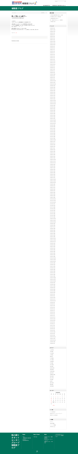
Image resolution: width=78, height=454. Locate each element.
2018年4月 (52, 192)
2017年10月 (52, 202)
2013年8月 (52, 284)
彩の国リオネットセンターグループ (56, 413)
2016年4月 (52, 231)
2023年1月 (52, 98)
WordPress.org (52, 426)
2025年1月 (52, 59)
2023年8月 (52, 87)
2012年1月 (52, 315)
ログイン (51, 421)
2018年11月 (52, 180)
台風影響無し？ (43, 12)
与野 (51, 351)
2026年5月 (52, 33)
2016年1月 (52, 236)
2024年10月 (52, 64)
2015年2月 (52, 254)
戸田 (51, 363)
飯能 (51, 384)
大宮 (51, 358)
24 (51, 402)
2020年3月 (52, 154)
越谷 (51, 382)
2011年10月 (52, 320)
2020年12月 (52, 139)
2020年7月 (52, 148)
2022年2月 (52, 116)
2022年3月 (52, 115)
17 (51, 400)
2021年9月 (52, 125)
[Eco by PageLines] (37, 451)
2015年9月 (52, 243)
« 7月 (53, 405)
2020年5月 (52, 151)
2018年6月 (52, 189)
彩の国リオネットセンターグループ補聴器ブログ (15, 441)
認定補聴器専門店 (26, 440)
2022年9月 (52, 105)
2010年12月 (52, 336)
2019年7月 (52, 167)
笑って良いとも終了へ (19, 16)
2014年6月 (52, 267)
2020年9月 (52, 144)
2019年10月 (52, 162)
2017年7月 (52, 207)
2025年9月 (52, 46)
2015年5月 (52, 249)
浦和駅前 (51, 374)
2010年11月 (52, 338)
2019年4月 (52, 172)
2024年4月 (52, 74)
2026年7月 (52, 29)
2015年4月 (52, 251)
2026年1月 (52, 39)
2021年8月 (52, 126)
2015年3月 (52, 253)
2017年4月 (52, 212)
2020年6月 (52, 149)
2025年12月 (52, 41)
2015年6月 (52, 248)
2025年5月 (52, 52)
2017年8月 (52, 205)
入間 (51, 354)
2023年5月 (52, 92)
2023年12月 (52, 80)
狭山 (51, 377)
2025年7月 (52, 49)
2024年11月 (52, 62)
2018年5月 (52, 190)
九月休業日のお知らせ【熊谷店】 (55, 16)
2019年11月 (52, 161)
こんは (16, 32)
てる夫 (15, 12)
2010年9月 (52, 341)
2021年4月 (52, 133)
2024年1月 (52, 79)
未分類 (51, 371)
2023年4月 (52, 93)
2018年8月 (52, 185)
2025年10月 (52, 44)
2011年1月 (52, 335)
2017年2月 (52, 215)
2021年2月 (52, 136)
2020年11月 (52, 141)
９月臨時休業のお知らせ (54, 18)
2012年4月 (52, 310)
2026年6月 (52, 31)
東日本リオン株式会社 (54, 415)
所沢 (51, 364)
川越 (51, 361)
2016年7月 (52, 226)
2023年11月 (52, 82)
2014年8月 (52, 264)
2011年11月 (52, 318)
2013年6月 (52, 287)
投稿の (52, 423)
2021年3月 (52, 134)
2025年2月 (52, 57)
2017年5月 (52, 210)
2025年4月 (52, 54)
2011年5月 (52, 328)
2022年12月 (52, 100)
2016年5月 (52, 230)
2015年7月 (52, 246)
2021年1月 (52, 138)
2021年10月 (52, 123)
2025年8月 (52, 47)
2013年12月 (52, 277)
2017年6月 (52, 208)
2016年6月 (52, 228)
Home (24, 436)
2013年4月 (52, 290)
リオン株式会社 (52, 411)
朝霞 (51, 369)
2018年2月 (52, 195)
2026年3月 (52, 36)
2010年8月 (52, 343)
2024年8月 (52, 67)
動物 (51, 356)
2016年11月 (52, 220)
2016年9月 (52, 223)
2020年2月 (52, 156)
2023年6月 (52, 90)
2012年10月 (52, 300)
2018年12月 (52, 179)
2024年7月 (52, 69)
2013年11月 (52, 279)
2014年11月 (52, 259)
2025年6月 (52, 51)
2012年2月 (52, 313)
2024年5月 (52, 72)
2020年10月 (52, 143)
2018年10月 (52, 182)
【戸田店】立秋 (52, 21)
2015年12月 (52, 238)
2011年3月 (52, 331)
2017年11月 (52, 200)
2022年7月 (52, 108)
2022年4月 (52, 113)
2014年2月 (52, 274)
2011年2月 (52, 333)
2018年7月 (52, 187)
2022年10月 (52, 103)
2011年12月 (52, 317)
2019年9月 (52, 164)
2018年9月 (52, 184)
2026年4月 (52, 34)
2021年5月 (52, 131)
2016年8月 (52, 225)
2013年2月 (52, 294)
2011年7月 (52, 325)
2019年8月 (52, 166)
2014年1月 (52, 276)
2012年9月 (52, 302)
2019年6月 (52, 169)
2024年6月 (52, 70)
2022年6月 (52, 110)
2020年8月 (52, 146)
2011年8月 (52, 323)
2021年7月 (52, 128)
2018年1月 (52, 197)
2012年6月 (52, 307)
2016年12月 (52, 218)
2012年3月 (52, 312)
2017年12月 (52, 198)
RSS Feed (35, 436)
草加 (51, 379)
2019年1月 (52, 177)
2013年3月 (52, 292)
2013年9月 (52, 282)
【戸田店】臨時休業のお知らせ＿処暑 (56, 15)
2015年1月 (52, 256)
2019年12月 (52, 159)
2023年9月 (52, 85)
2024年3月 (52, 75)
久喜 (51, 353)
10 (51, 398)
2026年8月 (52, 28)
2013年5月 (52, 289)
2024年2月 (52, 77)
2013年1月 (52, 295)
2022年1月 (52, 118)
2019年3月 (52, 174)
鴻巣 (51, 386)
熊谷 (51, 376)
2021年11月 (52, 121)
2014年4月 (52, 271)
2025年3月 (52, 56)
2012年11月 (52, 299)
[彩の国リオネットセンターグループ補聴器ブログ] (24, 4)
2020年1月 (52, 157)
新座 (51, 366)
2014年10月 (52, 261)
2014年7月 (52, 266)
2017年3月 (52, 213)
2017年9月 (52, 203)
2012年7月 (52, 305)
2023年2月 (52, 97)
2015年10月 (52, 241)
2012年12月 (52, 297)
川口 (51, 359)
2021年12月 (52, 120)
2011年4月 (52, 330)
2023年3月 (52, 95)
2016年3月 (52, 233)
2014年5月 (52, 269)
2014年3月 (52, 272)
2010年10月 (52, 340)
